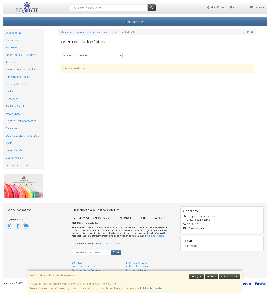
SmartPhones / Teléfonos (21, 54)
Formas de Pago (136, 270)
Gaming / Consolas (17, 84)
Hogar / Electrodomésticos (22, 121)
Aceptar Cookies (229, 276)
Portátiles (11, 47)
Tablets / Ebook (15, 106)
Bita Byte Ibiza (14, 157)
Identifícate (217, 7)
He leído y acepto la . (98, 243)
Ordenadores (13, 32)
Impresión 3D (14, 150)
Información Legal (137, 262)
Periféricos (12, 99)
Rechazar (211, 276)
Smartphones (135, 22)
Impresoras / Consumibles (21, 69)
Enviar (116, 252)
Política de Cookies (151, 288)
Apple (9, 143)
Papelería (11, 128)
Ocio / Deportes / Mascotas (22, 135)
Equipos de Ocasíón (17, 165)
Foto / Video (13, 113)
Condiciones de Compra (86, 270)
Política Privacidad (82, 266)
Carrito (257, 7)
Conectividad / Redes (18, 76)
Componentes (14, 40)
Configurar (196, 276)
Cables (10, 91)
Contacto (238, 7)
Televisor (11, 62)
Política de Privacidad (155, 236)
